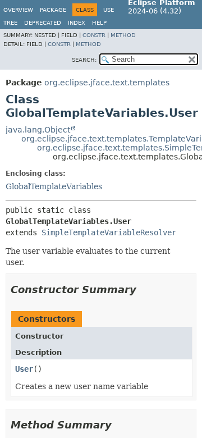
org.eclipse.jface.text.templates (106, 82)
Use (108, 10)
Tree (10, 23)
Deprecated (42, 23)
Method (123, 35)
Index (76, 23)
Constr (93, 35)
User (24, 368)
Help (99, 23)
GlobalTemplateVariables (54, 186)
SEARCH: (84, 60)
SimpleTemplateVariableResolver (109, 232)
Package (53, 10)
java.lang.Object (38, 129)
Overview (18, 10)
